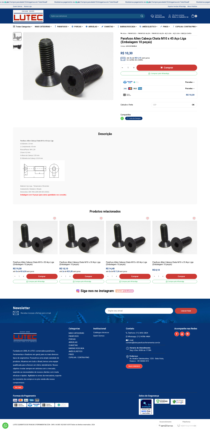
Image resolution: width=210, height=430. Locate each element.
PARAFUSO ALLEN (144, 33)
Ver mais (18, 387)
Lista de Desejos (135, 118)
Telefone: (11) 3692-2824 (137, 333)
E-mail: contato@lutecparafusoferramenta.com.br (143, 341)
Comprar (168, 67)
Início (124, 33)
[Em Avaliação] (146, 407)
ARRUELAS (73, 342)
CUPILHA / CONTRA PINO (79, 357)
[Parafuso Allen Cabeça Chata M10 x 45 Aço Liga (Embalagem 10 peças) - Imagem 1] (17, 36)
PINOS (71, 354)
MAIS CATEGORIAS (76, 333)
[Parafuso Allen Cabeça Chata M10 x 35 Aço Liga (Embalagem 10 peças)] (174, 249)
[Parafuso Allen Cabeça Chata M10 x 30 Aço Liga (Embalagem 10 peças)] (81, 249)
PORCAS (72, 339)
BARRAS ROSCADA (76, 348)
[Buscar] (141, 16)
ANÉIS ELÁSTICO (75, 351)
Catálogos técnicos (101, 332)
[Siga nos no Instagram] (187, 334)
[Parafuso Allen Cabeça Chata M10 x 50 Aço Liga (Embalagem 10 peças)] (35, 249)
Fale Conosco (134, 366)
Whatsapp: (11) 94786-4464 (138, 336)
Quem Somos (98, 336)
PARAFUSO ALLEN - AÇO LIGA (161, 33)
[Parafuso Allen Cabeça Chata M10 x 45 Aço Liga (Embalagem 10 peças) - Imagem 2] (17, 46)
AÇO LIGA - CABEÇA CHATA (182, 33)
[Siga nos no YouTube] (182, 334)
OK (193, 105)
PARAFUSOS (132, 33)
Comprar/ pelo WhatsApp (160, 73)
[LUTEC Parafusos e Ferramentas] (28, 16)
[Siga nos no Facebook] (176, 334)
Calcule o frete (127, 105)
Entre (174, 17)
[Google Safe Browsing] (178, 402)
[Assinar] (186, 311)
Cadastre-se (183, 17)
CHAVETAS (73, 345)
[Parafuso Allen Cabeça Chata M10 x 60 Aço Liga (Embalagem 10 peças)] (128, 249)
